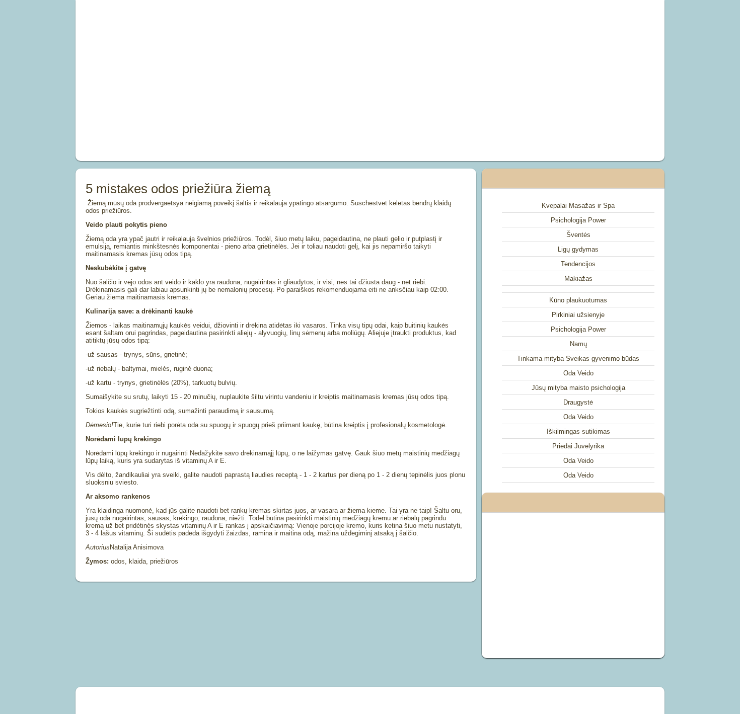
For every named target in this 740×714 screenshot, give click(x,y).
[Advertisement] (256, 80)
